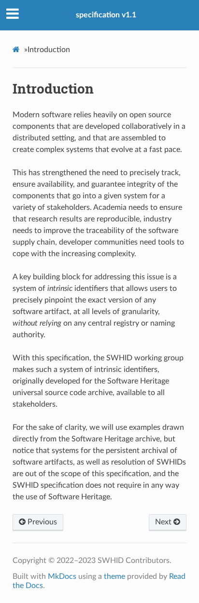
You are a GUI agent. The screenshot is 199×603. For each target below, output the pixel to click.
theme (114, 576)
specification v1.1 (106, 15)
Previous (41, 522)
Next (164, 522)
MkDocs (62, 576)
